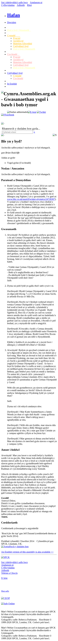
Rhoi (29, 5)
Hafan (13, 15)
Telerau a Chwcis (9, 573)
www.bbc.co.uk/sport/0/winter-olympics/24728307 (31, 199)
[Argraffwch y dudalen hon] (15, 546)
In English (12, 83)
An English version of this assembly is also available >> (27, 552)
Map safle (5, 591)
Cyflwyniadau (8, 5)
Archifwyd (18, 41)
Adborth (21, 5)
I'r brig (4, 578)
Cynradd (13, 35)
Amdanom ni (36, 2)
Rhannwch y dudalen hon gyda (20, 128)
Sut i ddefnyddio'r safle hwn (14, 2)
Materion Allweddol (22, 43)
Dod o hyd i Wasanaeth (19, 30)
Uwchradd (13, 54)
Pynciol (16, 38)
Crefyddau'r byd (20, 46)
